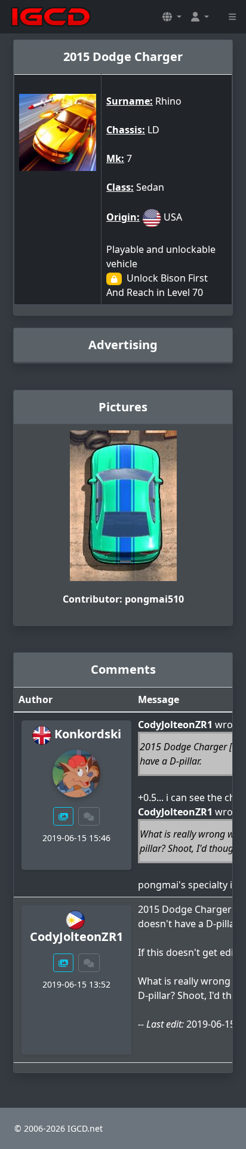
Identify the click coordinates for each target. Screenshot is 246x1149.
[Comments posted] (89, 816)
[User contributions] (63, 816)
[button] (172, 17)
